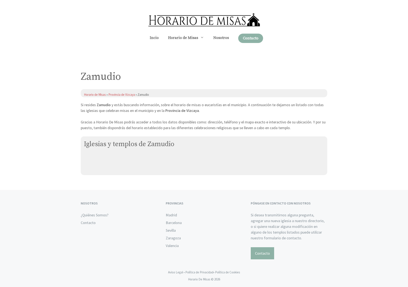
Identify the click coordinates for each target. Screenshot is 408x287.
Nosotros (221, 37)
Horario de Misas (183, 37)
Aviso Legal (175, 272)
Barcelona (174, 222)
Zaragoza (173, 238)
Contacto (250, 38)
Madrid (171, 215)
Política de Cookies (227, 272)
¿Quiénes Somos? (94, 215)
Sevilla (171, 230)
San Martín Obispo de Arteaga (108, 158)
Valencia (172, 245)
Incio (154, 37)
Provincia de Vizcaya (121, 95)
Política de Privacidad (199, 272)
